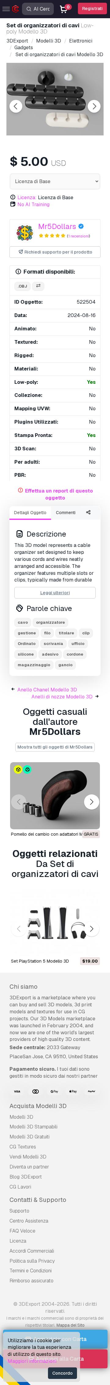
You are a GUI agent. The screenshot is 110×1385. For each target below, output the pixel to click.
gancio (65, 664)
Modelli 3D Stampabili (33, 1127)
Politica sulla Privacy (32, 1261)
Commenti (65, 512)
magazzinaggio (34, 664)
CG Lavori (20, 1187)
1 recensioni (78, 236)
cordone (75, 654)
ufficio (78, 643)
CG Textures (22, 1147)
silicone (26, 654)
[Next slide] (94, 106)
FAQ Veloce (22, 1231)
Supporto (19, 1211)
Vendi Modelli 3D (27, 1157)
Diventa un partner (29, 1167)
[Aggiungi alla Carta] (78, 948)
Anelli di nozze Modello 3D (62, 697)
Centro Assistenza (28, 1221)
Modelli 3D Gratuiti (29, 1137)
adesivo (50, 654)
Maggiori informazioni (32, 1361)
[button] (91, 801)
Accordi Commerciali (31, 1251)
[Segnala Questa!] (91, 821)
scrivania (53, 643)
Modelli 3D (21, 1117)
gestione (27, 633)
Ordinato (26, 643)
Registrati (92, 8)
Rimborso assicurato (31, 1281)
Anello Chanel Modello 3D (47, 690)
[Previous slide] (15, 106)
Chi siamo (23, 987)
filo (47, 633)
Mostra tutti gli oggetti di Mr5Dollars (55, 747)
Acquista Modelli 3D (38, 1106)
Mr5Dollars (57, 226)
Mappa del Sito (71, 1325)
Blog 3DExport (25, 1177)
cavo (23, 622)
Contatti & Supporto (37, 1200)
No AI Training (33, 204)
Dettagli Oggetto (30, 512)
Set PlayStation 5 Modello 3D (40, 961)
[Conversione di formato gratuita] (38, 286)
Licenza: (27, 197)
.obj (22, 286)
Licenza (17, 1241)
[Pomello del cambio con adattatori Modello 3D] (55, 795)
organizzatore (50, 622)
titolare (66, 633)
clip (86, 633)
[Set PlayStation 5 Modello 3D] (55, 923)
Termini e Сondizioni (30, 1270)
